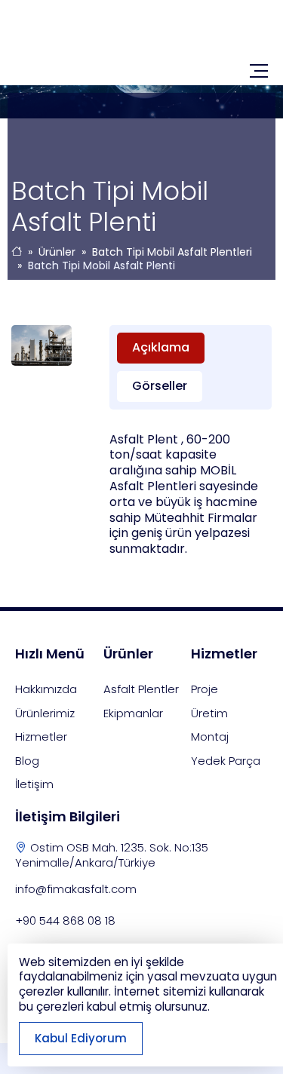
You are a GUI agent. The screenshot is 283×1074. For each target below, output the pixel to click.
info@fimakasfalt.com (76, 889)
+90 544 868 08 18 (65, 920)
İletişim (34, 784)
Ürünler (56, 251)
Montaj (210, 736)
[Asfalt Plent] (141, 40)
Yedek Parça (225, 761)
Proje (204, 689)
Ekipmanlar (133, 713)
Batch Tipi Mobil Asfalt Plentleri (172, 251)
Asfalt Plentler (141, 689)
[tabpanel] (190, 494)
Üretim (209, 713)
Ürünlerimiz (45, 713)
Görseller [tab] (159, 385)
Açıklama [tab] (160, 347)
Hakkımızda (46, 689)
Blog (27, 761)
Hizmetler (41, 736)
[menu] (259, 71)
